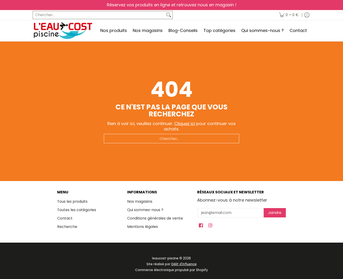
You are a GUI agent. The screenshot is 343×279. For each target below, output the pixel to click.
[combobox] (99, 15)
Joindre (274, 212)
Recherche (67, 226)
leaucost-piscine (165, 258)
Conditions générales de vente (155, 218)
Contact (65, 218)
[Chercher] (168, 15)
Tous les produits (72, 201)
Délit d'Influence (184, 264)
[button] (201, 225)
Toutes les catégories (76, 210)
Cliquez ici (184, 123)
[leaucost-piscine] (63, 30)
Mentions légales (142, 226)
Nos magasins (139, 201)
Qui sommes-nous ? (145, 210)
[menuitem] (289, 15)
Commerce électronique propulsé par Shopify (171, 270)
